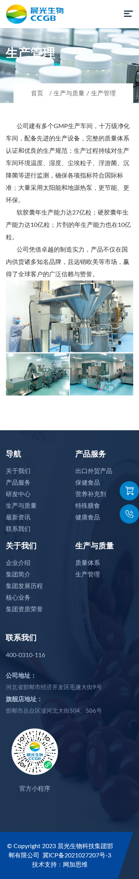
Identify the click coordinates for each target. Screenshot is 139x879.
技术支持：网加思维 (60, 865)
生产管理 (103, 93)
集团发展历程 (24, 586)
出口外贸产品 (93, 471)
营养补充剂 (90, 494)
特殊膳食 (87, 506)
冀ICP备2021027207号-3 (76, 855)
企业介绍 (18, 563)
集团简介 (18, 574)
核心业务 (18, 598)
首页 (37, 93)
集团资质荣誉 (24, 609)
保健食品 (87, 483)
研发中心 (18, 494)
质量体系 (87, 563)
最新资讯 (18, 517)
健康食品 (87, 517)
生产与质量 (69, 93)
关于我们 (18, 471)
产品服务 (18, 483)
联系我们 (18, 529)
